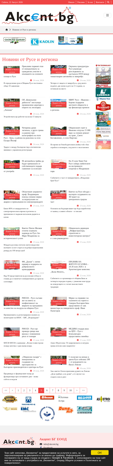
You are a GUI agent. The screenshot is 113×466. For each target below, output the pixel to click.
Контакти (100, 2)
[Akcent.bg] (40, 15)
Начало (71, 2)
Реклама (81, 2)
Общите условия (74, 460)
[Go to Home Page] (6, 30)
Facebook (47, 447)
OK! (100, 452)
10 (70, 390)
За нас (90, 2)
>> (83, 390)
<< (6, 390)
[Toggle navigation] (107, 15)
